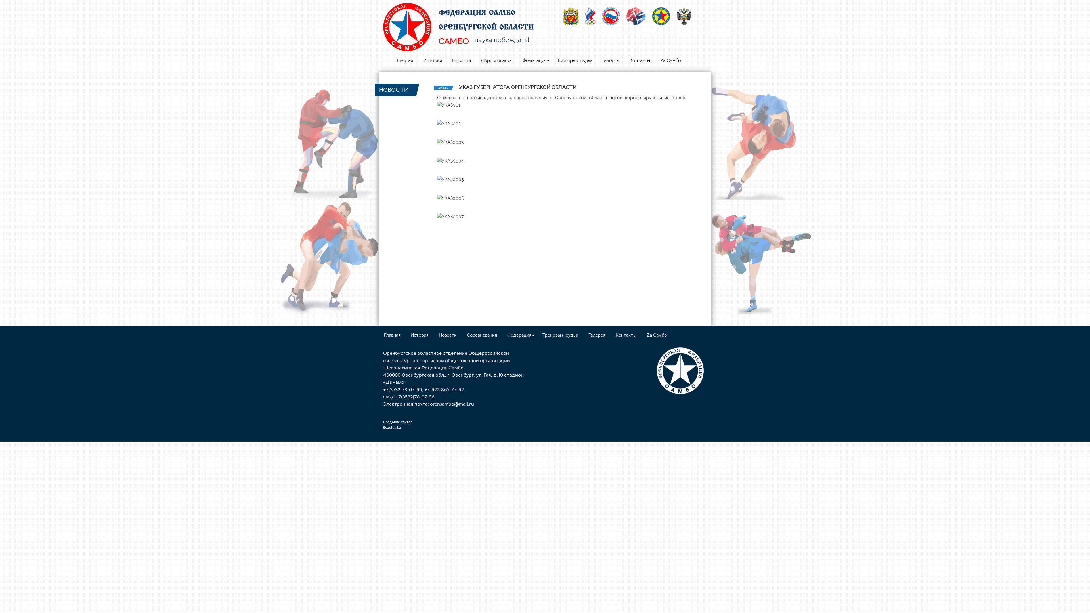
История (432, 60)
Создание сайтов (397, 422)
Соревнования (496, 60)
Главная (405, 60)
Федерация (534, 60)
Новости (461, 60)
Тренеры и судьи (574, 60)
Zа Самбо (670, 60)
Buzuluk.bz (392, 427)
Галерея (611, 60)
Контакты (640, 60)
